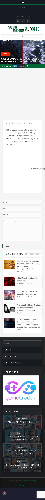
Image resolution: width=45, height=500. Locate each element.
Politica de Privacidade (22, 17)
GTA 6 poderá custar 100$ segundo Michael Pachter (27, 292)
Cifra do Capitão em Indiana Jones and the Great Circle (27, 320)
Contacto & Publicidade (22, 12)
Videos (6, 54)
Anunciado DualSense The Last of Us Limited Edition (29, 306)
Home (22, 2)
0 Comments (16, 123)
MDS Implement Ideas (30, 480)
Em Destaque (31, 269)
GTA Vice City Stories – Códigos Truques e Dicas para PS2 (22, 452)
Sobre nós (22, 7)
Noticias (20, 271)
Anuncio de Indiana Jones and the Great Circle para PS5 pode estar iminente (29, 264)
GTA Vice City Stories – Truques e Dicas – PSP (23, 423)
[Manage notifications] (4, 493)
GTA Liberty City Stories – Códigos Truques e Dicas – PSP (22, 438)
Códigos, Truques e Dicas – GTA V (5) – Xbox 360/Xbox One (22, 466)
